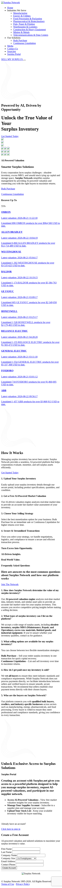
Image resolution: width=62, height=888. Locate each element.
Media (10, 46)
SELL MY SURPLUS (12, 59)
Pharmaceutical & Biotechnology (29, 21)
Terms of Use (7, 884)
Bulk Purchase (20, 40)
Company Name (9, 855)
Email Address (8, 861)
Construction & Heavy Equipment (29, 29)
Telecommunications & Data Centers (30, 35)
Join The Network (10, 584)
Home (10, 7)
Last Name (6, 852)
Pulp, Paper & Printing (24, 24)
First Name (6, 849)
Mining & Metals (21, 32)
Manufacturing (20, 13)
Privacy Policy (23, 884)
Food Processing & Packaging (27, 18)
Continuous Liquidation (24, 43)
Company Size (8, 858)
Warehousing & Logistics (25, 27)
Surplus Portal (14, 54)
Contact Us (12, 48)
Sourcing (11, 51)
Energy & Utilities (22, 16)
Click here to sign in (10, 829)
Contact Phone (8, 864)
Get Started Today (10, 136)
